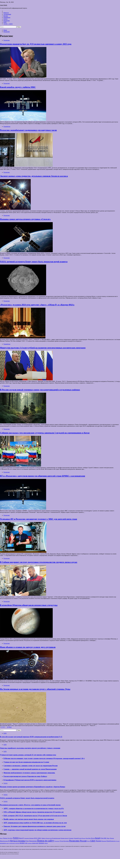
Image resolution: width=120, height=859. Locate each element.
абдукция (117, 841)
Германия (71, 838)
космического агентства (14, 843)
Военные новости (64, 838)
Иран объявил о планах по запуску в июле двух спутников (28, 647)
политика (30, 843)
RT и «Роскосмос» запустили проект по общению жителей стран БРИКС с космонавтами (42, 476)
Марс (108, 838)
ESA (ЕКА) (10, 838)
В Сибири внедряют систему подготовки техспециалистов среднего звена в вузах (38, 562)
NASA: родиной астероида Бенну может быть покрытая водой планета (33, 261)
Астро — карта (8, 23)
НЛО (5, 22)
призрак (41, 843)
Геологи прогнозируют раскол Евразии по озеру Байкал (25, 776)
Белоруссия (49, 838)
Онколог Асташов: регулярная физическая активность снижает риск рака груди (34, 826)
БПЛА (35, 838)
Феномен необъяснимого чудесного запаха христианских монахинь (29, 773)
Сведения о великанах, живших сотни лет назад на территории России (31, 766)
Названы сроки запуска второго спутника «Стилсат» (25, 219)
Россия (83, 840)
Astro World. (3, 5)
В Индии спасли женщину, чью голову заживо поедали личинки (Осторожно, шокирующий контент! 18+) (44, 758)
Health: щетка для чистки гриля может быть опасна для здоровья (29, 819)
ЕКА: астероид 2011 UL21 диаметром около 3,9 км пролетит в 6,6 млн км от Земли (35, 816)
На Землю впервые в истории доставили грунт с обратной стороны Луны (35, 689)
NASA (5, 19)
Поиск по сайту (45, 840)
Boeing (5, 838)
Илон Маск (88, 838)
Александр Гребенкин (29, 838)
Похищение (56, 841)
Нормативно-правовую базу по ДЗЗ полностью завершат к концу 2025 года (35, 44)
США (92, 841)
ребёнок (46, 843)
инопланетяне (3, 843)
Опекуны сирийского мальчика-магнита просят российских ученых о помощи (30, 748)
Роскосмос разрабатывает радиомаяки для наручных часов (28, 130)
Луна (102, 838)
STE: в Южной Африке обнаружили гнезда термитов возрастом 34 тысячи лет (34, 812)
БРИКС (39, 838)
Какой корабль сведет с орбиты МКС (18, 87)
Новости (6, 12)
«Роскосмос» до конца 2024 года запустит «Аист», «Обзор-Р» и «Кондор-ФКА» (37, 305)
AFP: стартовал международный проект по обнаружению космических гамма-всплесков (37, 830)
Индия (93, 838)
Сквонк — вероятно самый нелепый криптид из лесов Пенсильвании (30, 769)
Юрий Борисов (110, 841)
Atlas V (1, 838)
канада (7, 843)
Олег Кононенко (31, 841)
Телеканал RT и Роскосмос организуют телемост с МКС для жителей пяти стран (38, 519)
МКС (105, 838)
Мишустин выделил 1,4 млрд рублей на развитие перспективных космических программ (42, 348)
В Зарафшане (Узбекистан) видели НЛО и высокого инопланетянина (30, 780)
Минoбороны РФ (5, 841)
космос (22, 843)
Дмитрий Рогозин (78, 838)
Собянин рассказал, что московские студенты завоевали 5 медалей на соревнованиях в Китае (45, 433)
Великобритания (56, 838)
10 (7, 727)
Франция (104, 841)
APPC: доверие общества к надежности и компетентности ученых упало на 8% (34, 808)
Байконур (44, 838)
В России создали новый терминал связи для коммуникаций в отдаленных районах (40, 390)
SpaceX (21, 838)
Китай (97, 838)
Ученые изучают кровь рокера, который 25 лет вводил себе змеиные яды (28, 755)
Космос (6, 16)
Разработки (7, 17)
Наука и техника (17, 841)
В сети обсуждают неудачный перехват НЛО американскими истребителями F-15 (31, 737)
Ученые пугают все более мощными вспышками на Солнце (26, 762)
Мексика (112, 838)
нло (26, 843)
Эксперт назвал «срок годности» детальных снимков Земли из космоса (34, 176)
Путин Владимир (64, 841)
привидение (35, 843)
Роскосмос (7, 20)
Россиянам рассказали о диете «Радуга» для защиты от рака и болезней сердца (30, 805)
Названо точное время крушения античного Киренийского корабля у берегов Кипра (32, 787)
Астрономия (7, 14)
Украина (98, 841)
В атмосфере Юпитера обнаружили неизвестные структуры (28, 605)
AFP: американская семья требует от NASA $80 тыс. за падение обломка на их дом (35, 823)
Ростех (88, 841)
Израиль (83, 838)
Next (10, 727)
